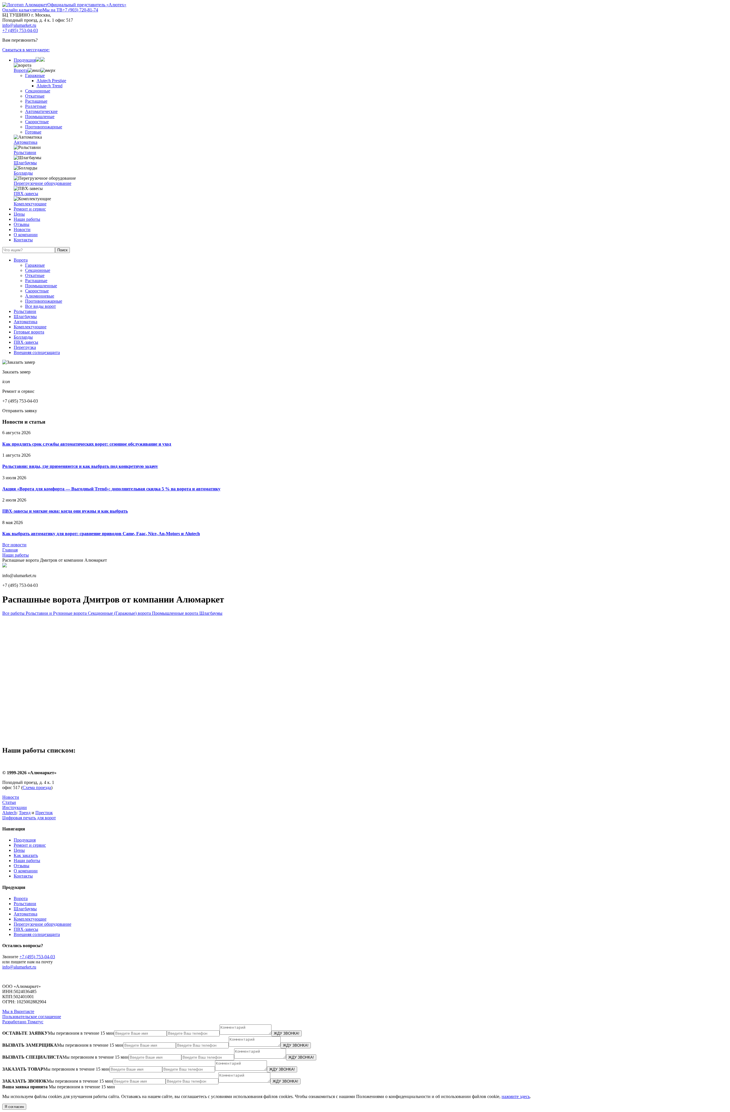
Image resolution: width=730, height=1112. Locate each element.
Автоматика (25, 142)
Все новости (14, 544)
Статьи (9, 802)
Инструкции (14, 807)
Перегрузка (25, 347)
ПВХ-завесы (26, 193)
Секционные (37, 90)
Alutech (9, 812)
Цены (19, 214)
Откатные (34, 96)
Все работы (13, 613)
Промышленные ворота (174, 613)
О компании (26, 234)
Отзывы (21, 224)
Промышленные (41, 285)
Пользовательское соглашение (31, 1016)
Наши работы (27, 219)
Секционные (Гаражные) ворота (119, 613)
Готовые (33, 132)
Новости (22, 229)
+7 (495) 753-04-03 (20, 30)
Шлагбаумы (25, 162)
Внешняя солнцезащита (37, 352)
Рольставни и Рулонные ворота (56, 613)
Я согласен (14, 1107)
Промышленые (39, 116)
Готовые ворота (29, 331)
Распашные (36, 101)
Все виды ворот (40, 306)
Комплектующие (30, 203)
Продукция (25, 60)
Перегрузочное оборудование (42, 183)
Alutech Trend (49, 85)
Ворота (21, 70)
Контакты (23, 239)
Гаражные (35, 75)
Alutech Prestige (51, 80)
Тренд (25, 812)
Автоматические (41, 111)
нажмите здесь (516, 1096)
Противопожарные (43, 126)
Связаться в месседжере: (26, 49)
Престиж (44, 812)
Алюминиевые (39, 296)
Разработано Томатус (22, 1021)
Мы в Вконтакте (18, 1011)
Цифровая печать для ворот (29, 817)
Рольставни (25, 152)
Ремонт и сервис (30, 209)
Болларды (23, 173)
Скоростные (37, 121)
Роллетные (35, 106)
